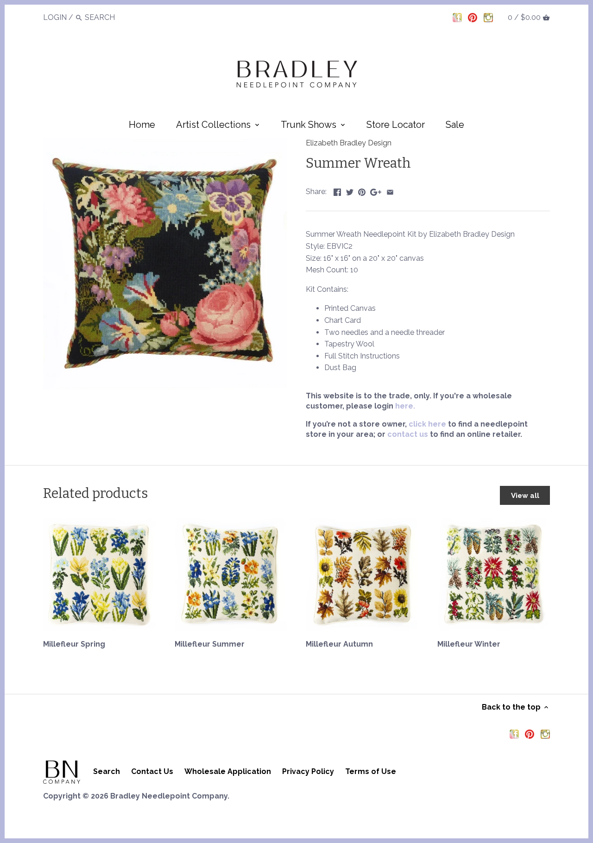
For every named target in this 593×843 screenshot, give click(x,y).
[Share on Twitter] (349, 190)
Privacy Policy (308, 771)
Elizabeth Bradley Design (348, 142)
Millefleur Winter (468, 644)
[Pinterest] (472, 17)
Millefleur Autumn (339, 644)
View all (525, 495)
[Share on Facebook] (337, 190)
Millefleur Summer (210, 644)
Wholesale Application (227, 771)
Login (55, 17)
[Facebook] (457, 17)
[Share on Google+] (375, 190)
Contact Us (152, 771)
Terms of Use (370, 771)
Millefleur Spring (74, 644)
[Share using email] (390, 190)
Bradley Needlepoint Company (168, 796)
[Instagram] (488, 17)
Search (106, 771)
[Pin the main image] (362, 190)
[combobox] (110, 17)
